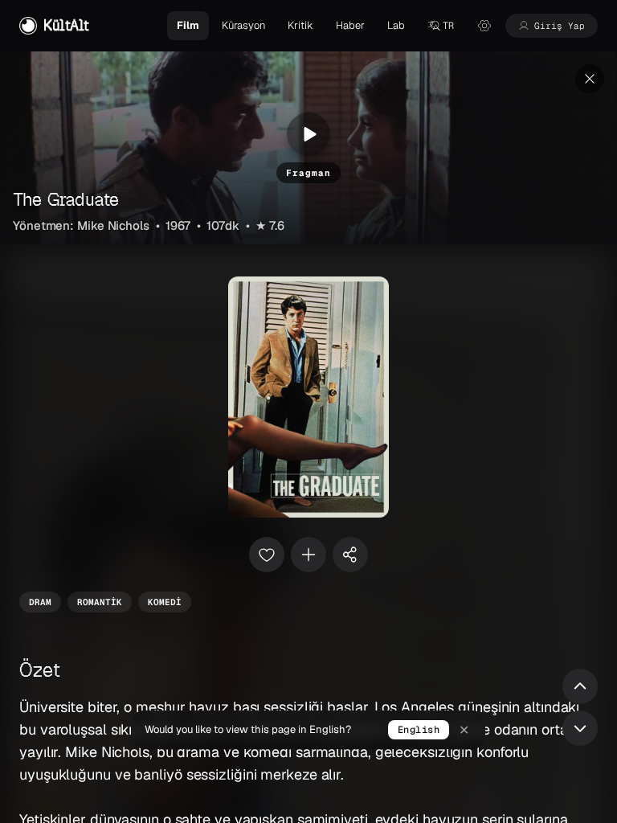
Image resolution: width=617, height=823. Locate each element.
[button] (440, 25)
